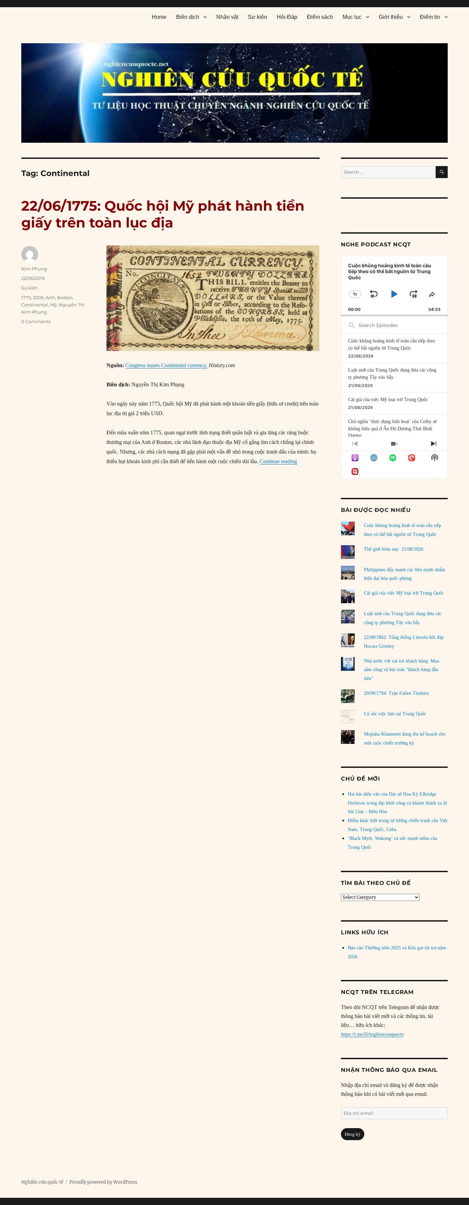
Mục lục (352, 17)
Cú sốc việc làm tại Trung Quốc (395, 713)
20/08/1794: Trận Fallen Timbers (396, 693)
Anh (50, 297)
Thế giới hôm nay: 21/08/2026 (393, 549)
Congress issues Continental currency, (166, 365)
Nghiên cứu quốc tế (42, 1182)
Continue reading (278, 461)
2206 (38, 297)
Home (159, 17)
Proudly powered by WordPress (103, 1182)
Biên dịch (187, 17)
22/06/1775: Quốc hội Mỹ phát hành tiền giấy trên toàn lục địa (163, 214)
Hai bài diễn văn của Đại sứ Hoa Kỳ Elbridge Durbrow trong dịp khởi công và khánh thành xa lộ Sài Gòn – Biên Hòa (397, 803)
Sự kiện (257, 17)
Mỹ (53, 304)
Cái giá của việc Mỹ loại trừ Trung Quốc (388, 399)
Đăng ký (353, 1134)
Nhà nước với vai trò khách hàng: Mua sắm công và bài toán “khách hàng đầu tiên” (401, 669)
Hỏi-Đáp (287, 17)
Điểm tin (430, 17)
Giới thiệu (391, 17)
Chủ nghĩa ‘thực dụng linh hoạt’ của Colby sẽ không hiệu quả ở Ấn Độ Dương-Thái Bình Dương (392, 428)
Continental (34, 304)
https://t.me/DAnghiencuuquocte (372, 1034)
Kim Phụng (34, 268)
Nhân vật (227, 17)
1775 (26, 297)
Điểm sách (320, 17)
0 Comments (35, 321)
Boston (65, 297)
